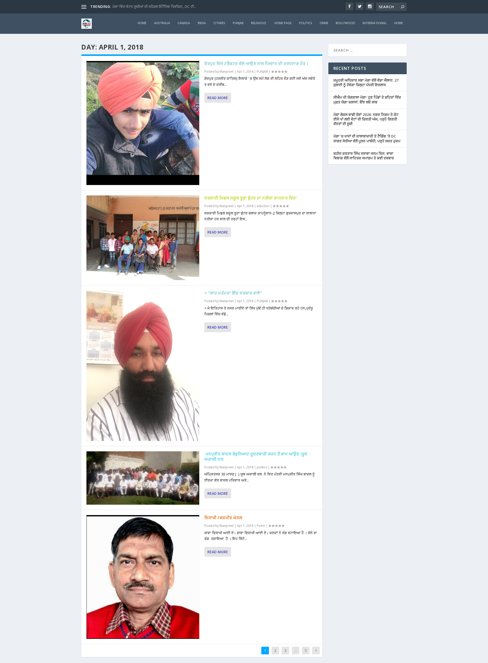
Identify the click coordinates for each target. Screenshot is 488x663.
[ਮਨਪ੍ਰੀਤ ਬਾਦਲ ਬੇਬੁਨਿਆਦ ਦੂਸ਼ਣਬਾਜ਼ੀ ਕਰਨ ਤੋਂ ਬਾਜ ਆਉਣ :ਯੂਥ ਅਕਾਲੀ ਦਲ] (142, 478)
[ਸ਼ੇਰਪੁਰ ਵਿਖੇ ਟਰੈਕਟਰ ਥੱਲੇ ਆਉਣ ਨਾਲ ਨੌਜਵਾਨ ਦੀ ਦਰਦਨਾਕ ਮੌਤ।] (142, 123)
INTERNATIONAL (375, 23)
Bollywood (345, 23)
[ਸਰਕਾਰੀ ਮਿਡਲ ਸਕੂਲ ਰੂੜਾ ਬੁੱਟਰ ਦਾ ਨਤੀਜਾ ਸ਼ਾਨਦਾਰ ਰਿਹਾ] (142, 237)
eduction (263, 206)
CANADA (184, 23)
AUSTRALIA (162, 23)
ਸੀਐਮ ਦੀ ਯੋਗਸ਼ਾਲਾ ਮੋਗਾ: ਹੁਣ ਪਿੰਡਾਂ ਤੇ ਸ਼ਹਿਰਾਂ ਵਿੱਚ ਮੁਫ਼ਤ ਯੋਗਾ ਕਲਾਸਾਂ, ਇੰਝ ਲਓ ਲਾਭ (367, 99)
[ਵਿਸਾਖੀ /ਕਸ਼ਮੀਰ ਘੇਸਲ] (142, 577)
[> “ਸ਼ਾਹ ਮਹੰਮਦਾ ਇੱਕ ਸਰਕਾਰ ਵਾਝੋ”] (142, 365)
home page (283, 23)
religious (259, 23)
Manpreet (227, 71)
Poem (261, 525)
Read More (217, 97)
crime (324, 23)
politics (305, 23)
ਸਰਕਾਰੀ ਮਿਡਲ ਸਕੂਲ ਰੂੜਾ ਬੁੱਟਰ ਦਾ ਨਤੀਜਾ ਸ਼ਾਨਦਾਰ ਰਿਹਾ (250, 198)
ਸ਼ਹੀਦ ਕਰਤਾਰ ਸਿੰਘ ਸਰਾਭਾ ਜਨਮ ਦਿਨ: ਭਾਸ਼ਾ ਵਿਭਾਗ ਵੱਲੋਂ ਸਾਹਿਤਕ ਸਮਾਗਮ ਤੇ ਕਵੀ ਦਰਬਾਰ (363, 155)
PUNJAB (238, 23)
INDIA (202, 23)
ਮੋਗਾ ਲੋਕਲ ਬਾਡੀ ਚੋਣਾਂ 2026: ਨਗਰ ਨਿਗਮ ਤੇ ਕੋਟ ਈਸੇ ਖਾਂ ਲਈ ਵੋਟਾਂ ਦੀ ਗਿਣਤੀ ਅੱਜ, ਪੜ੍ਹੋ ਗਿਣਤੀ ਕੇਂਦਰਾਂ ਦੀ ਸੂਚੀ (366, 119)
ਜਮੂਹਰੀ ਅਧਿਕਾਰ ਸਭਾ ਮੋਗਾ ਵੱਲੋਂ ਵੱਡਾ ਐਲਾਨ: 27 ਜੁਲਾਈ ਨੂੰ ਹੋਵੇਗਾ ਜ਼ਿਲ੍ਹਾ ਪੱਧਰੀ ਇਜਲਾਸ (366, 82)
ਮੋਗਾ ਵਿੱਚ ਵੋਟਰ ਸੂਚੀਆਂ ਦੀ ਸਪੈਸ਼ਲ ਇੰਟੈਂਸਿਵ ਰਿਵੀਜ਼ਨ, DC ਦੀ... (154, 6)
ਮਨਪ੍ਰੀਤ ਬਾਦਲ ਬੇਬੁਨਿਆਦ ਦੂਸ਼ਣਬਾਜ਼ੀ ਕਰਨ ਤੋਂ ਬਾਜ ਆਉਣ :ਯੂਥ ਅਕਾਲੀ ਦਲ (255, 456)
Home (398, 23)
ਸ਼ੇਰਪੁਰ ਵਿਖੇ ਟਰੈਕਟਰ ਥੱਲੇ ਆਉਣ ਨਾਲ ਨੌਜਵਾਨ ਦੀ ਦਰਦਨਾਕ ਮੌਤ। (256, 63)
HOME (142, 23)
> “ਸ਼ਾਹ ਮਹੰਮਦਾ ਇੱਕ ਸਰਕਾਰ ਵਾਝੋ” (233, 293)
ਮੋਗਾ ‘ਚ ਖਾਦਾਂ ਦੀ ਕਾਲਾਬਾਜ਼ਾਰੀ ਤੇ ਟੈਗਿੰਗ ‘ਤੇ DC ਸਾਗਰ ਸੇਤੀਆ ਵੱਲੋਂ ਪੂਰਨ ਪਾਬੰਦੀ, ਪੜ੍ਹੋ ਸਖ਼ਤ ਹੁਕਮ (366, 138)
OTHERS (219, 23)
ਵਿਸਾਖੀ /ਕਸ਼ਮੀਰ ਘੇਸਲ (223, 517)
